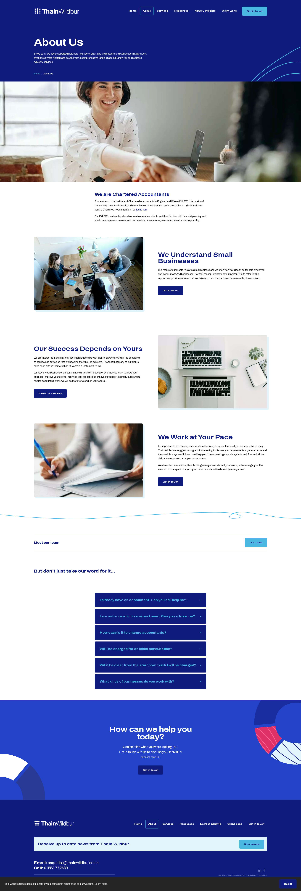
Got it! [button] (288, 884)
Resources (181, 11)
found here (142, 209)
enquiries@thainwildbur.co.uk (73, 863)
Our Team (256, 542)
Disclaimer (262, 875)
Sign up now (252, 844)
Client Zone (229, 11)
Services (162, 11)
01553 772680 (56, 868)
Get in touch (254, 11)
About (147, 11)
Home (133, 11)
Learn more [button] (101, 884)
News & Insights (205, 11)
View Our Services (50, 393)
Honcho (231, 875)
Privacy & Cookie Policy (246, 875)
